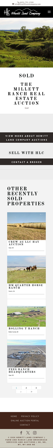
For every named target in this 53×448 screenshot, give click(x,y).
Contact (25, 425)
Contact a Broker (27, 162)
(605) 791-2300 (27, 2)
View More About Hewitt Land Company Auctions (27, 137)
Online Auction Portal (25, 420)
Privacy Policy (30, 416)
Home (14, 416)
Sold (27, 108)
